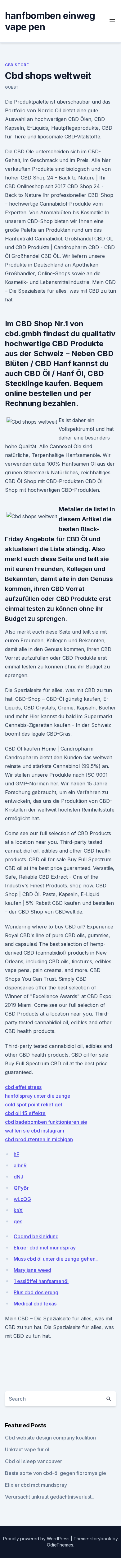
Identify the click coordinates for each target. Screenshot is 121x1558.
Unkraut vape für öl (27, 1449)
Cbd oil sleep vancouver (33, 1461)
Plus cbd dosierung (36, 1292)
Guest (12, 87)
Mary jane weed (32, 1270)
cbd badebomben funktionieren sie (46, 1122)
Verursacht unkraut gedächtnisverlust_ (49, 1497)
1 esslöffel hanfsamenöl (41, 1281)
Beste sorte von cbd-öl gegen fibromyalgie (55, 1473)
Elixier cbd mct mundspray (45, 1247)
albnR (20, 1165)
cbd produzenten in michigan (39, 1139)
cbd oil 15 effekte (25, 1113)
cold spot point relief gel (33, 1104)
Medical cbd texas (35, 1303)
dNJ (18, 1177)
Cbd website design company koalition (50, 1438)
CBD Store (17, 65)
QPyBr (21, 1188)
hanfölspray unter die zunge (37, 1096)
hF (16, 1154)
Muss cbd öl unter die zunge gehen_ (56, 1259)
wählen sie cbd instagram (34, 1131)
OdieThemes (60, 1544)
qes (18, 1221)
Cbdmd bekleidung (36, 1236)
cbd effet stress (23, 1087)
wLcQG (22, 1199)
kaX (18, 1210)
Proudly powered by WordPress (37, 1538)
